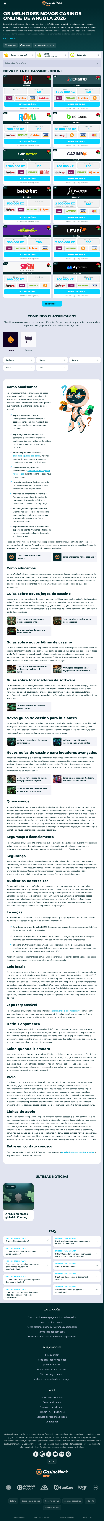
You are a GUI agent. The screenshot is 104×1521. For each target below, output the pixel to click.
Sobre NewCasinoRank (51, 1404)
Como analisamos (51, 1409)
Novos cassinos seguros (51, 1329)
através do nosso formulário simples (77, 1152)
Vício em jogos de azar (51, 1381)
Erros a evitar (51, 1361)
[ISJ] (8, 1494)
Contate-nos (51, 1428)
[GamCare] (63, 1494)
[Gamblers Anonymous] (44, 1494)
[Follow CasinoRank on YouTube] (54, 1461)
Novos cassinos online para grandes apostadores (51, 1333)
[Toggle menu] (5, 3)
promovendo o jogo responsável (66, 1011)
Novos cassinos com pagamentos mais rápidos (51, 1324)
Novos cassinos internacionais (51, 1376)
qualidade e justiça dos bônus (26, 456)
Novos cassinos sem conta (51, 1338)
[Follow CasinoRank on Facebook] (35, 1461)
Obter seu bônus (27, 104)
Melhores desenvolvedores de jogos (51, 1386)
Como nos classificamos (51, 1414)
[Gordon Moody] (25, 1494)
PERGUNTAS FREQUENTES (51, 1418)
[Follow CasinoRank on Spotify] (61, 1461)
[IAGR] (82, 1494)
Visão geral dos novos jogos (51, 1366)
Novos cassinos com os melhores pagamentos (51, 1343)
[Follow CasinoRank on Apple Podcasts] (67, 1461)
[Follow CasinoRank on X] (48, 1461)
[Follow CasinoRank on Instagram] (41, 1461)
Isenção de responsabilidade (51, 1423)
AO (50, 1468)
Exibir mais (50, 303)
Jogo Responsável (52, 1371)
